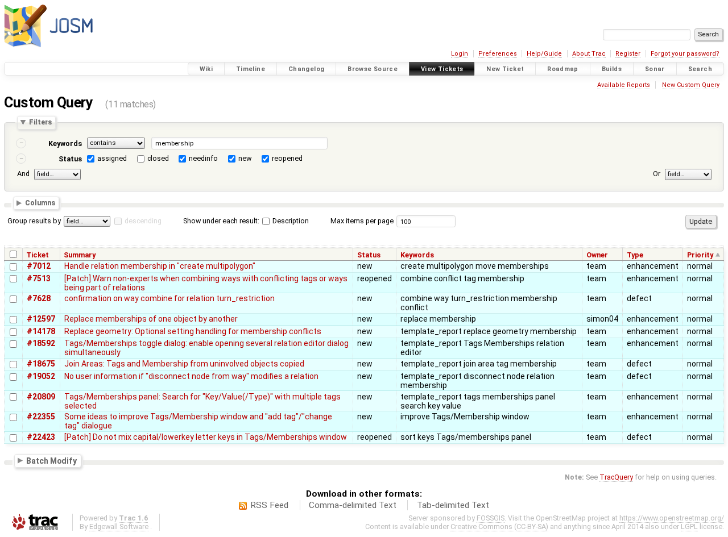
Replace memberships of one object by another (151, 318)
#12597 (41, 318)
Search (700, 69)
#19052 (41, 376)
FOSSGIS (490, 518)
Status (70, 159)
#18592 (41, 343)
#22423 (41, 437)
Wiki (206, 69)
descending (143, 221)
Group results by (34, 221)
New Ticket (505, 69)
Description (290, 221)
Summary (80, 255)
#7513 (39, 278)
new (244, 158)
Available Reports (623, 85)
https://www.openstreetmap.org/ (671, 518)
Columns (40, 203)
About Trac (589, 53)
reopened (287, 158)
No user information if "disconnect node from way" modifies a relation (191, 376)
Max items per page (362, 221)
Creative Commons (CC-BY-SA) (499, 526)
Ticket (37, 255)
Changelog (306, 69)
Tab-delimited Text (453, 505)
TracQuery (616, 477)
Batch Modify (51, 460)
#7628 (39, 298)
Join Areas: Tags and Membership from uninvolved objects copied (184, 363)
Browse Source (373, 69)
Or (656, 173)
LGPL (689, 526)
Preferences (497, 53)
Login (459, 53)
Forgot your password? (685, 53)
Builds (612, 69)
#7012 (39, 265)
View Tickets (442, 69)
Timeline (250, 69)
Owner (597, 255)
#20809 (41, 396)
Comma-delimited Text (352, 505)
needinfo (203, 158)
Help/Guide (544, 53)
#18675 (41, 363)
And (23, 173)
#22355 (41, 416)
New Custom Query (690, 85)
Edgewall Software (118, 526)
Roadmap (562, 69)
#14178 (41, 331)
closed (158, 158)
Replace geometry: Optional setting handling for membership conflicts (192, 331)
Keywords (65, 143)
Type (635, 255)
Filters (40, 122)
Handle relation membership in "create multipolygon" (159, 265)
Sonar (655, 69)
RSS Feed (269, 505)
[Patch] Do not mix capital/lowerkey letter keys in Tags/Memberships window (205, 437)
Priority (700, 255)
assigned (112, 158)
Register (627, 53)
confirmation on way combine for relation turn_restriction (169, 298)
